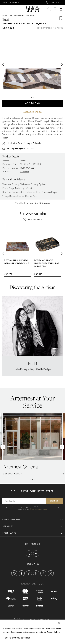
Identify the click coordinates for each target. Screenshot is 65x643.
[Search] (49, 9)
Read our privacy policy (38, 509)
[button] (3, 64)
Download (24, 171)
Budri (5, 19)
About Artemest (11, 2)
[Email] (36, 553)
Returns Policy (31, 196)
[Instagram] (14, 573)
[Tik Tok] (29, 573)
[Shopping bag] (61, 9)
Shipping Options (38, 184)
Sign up (54, 501)
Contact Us (56, 2)
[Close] (59, 623)
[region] (32, 631)
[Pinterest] (43, 573)
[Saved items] (55, 9)
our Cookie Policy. (52, 632)
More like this (33, 219)
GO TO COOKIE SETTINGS (18, 638)
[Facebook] (21, 573)
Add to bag (32, 103)
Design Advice (15, 188)
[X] (51, 573)
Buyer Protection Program (47, 192)
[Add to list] (61, 18)
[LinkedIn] (36, 573)
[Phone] (29, 553)
